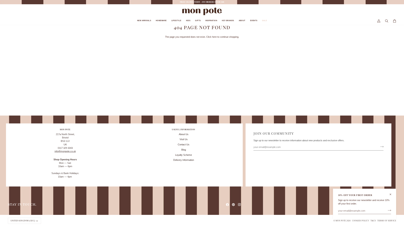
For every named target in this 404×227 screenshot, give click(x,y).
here (214, 37)
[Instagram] (239, 204)
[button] (144, 21)
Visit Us (184, 139)
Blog (183, 149)
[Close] (391, 194)
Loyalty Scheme (183, 155)
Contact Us (183, 144)
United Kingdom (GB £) (23, 221)
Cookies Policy (360, 221)
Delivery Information (183, 160)
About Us (183, 134)
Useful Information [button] (183, 129)
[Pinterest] (233, 204)
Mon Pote (341, 221)
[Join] (388, 210)
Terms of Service (386, 221)
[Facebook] (227, 204)
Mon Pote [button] (65, 129)
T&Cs (373, 221)
